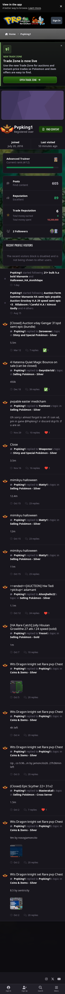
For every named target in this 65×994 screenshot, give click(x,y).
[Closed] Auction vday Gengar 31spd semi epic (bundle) (35, 325)
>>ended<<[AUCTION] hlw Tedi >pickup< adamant (32, 588)
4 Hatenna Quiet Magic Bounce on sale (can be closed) (33, 364)
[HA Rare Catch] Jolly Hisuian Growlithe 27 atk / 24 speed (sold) (33, 627)
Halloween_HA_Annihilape (26, 280)
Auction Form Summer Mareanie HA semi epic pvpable (35, 294)
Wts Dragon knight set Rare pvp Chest (36, 664)
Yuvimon (44, 406)
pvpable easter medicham (28, 401)
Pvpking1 (16, 272)
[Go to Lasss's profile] (55, 231)
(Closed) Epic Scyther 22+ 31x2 (31, 786)
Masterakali (46, 790)
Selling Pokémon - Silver (28, 374)
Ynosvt (43, 633)
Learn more (7, 6)
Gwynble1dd (46, 370)
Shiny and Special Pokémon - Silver (35, 335)
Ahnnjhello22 (47, 594)
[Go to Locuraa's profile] (52, 231)
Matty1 (43, 484)
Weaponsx (45, 449)
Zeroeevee (45, 331)
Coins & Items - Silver (23, 672)
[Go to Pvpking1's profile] (5, 324)
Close (14, 444)
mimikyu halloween (23, 480)
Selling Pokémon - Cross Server (32, 794)
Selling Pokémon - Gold (24, 637)
